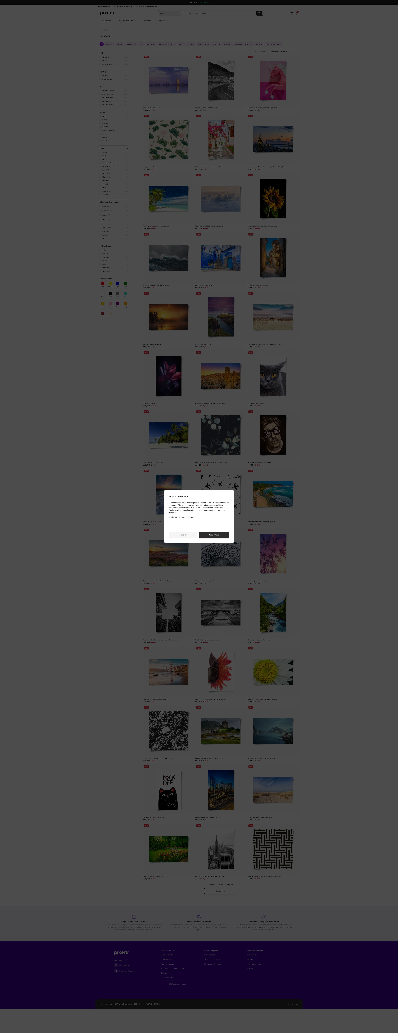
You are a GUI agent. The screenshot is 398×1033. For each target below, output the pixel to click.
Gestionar (183, 535)
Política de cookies (186, 517)
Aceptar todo (214, 535)
